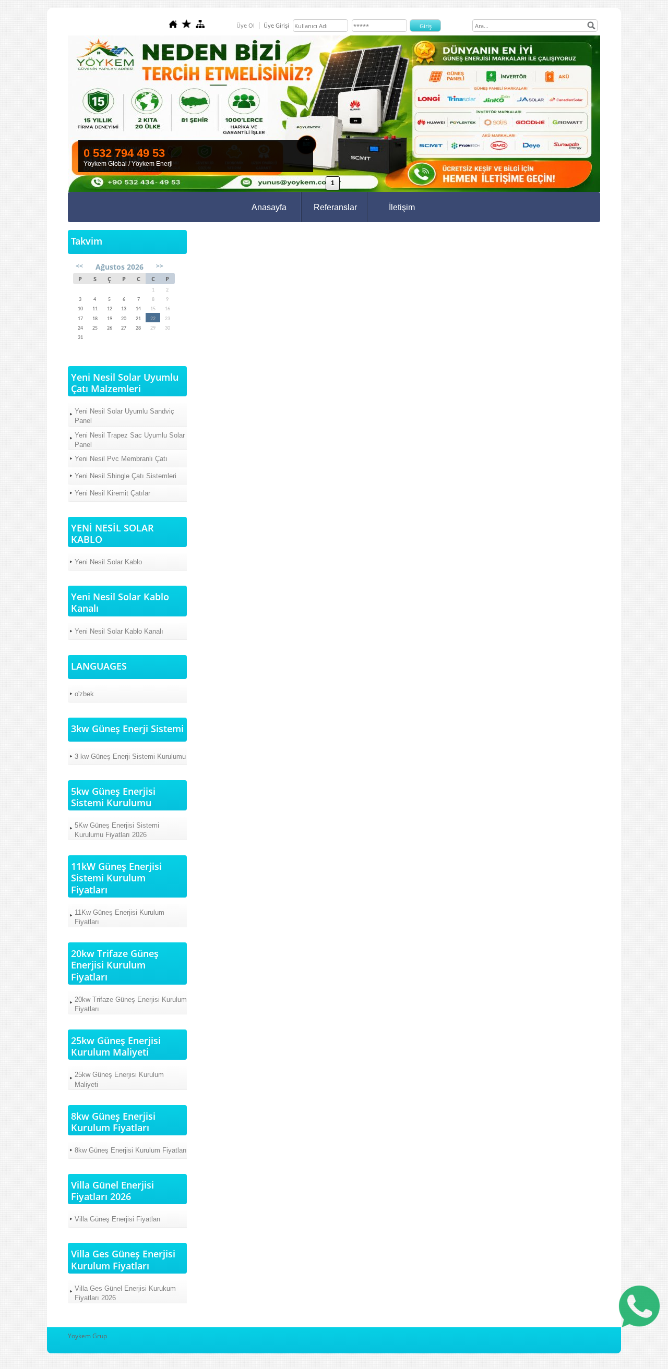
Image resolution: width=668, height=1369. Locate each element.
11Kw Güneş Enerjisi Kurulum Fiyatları (119, 917)
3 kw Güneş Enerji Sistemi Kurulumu (130, 756)
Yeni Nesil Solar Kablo (108, 562)
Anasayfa (269, 207)
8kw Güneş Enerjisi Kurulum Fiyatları (131, 1150)
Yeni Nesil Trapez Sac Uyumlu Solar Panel (130, 440)
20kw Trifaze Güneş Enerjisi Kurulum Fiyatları (131, 1004)
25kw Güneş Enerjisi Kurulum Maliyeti (119, 1079)
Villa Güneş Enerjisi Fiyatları (118, 1219)
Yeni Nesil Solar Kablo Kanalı (119, 631)
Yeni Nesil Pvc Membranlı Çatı (121, 459)
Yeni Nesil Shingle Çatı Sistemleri (125, 476)
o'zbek (84, 694)
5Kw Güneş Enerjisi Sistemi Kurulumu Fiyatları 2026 (117, 830)
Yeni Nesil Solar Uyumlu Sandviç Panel (124, 416)
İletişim (402, 207)
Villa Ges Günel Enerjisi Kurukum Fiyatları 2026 (125, 1293)
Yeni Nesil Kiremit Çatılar (112, 493)
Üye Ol (245, 25)
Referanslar (335, 207)
